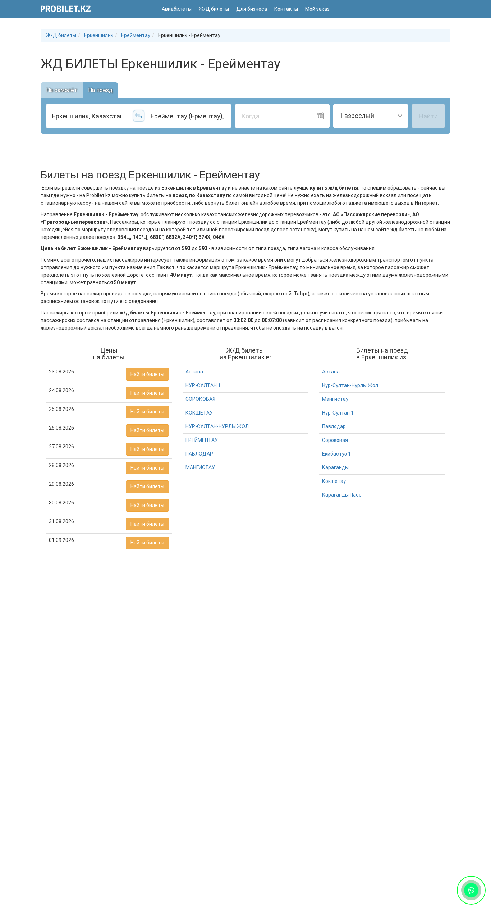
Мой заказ (317, 9)
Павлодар (334, 426)
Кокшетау (334, 481)
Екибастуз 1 (336, 454)
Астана (194, 372)
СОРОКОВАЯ (200, 399)
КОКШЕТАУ (199, 413)
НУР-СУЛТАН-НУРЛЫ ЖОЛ (217, 426)
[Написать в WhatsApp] (471, 890)
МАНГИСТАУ (200, 467)
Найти (428, 116)
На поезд (100, 90)
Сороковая (335, 440)
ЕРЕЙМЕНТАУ (201, 440)
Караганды (335, 467)
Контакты (286, 9)
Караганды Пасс (342, 495)
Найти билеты (147, 374)
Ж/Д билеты (214, 9)
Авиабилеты (177, 9)
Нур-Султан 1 (338, 413)
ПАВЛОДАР (199, 454)
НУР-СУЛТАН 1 (203, 385)
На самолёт (61, 90)
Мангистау (335, 399)
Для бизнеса (251, 9)
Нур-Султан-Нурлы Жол (350, 385)
